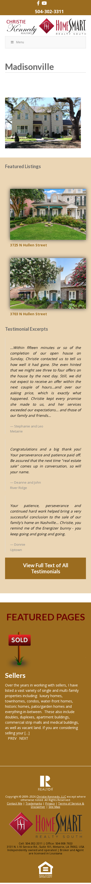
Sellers (15, 675)
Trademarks (34, 803)
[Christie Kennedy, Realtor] (45, 26)
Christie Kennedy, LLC (51, 796)
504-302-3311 (49, 11)
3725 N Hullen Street (28, 245)
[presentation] (10, 738)
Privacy (50, 803)
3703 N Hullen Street (28, 313)
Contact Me (14, 803)
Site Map (54, 807)
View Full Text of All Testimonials (45, 568)
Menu (20, 42)
